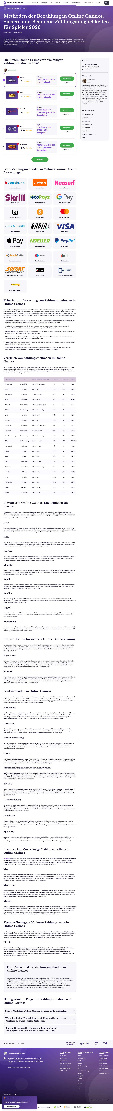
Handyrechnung (82, 1066)
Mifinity (80, 1083)
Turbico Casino (103, 1066)
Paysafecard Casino (65, 1066)
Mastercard (81, 1081)
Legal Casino (63, 1058)
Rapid (79, 1086)
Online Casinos (32, 3)
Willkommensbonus (65, 1068)
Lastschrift (81, 1073)
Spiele (65, 3)
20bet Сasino (103, 1058)
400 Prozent (63, 1071)
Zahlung (43, 3)
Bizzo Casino (103, 1061)
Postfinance (81, 1058)
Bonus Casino (86, 121)
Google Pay (81, 1076)
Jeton (79, 1056)
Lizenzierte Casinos (87, 134)
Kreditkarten (7, 859)
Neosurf (80, 1063)
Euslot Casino (103, 1063)
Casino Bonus (54, 3)
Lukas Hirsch (7, 32)
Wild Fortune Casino (65, 1063)
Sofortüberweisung (83, 1071)
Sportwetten (75, 3)
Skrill (79, 1068)
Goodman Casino (104, 1056)
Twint (79, 1061)
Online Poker (87, 3)
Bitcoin (80, 1078)
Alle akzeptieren (11, 1106)
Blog (97, 3)
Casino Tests (85, 131)
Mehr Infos (40, 159)
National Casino (103, 1068)
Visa (79, 1088)
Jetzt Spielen (67, 78)
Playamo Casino (103, 1073)
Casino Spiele (86, 128)
